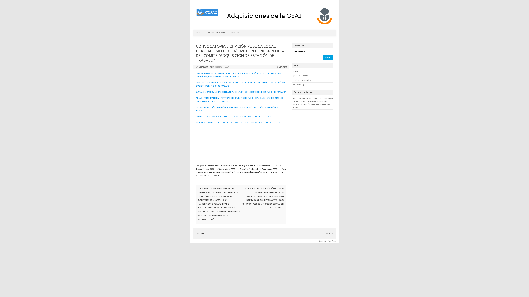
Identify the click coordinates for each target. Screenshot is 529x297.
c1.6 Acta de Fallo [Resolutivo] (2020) (250, 172)
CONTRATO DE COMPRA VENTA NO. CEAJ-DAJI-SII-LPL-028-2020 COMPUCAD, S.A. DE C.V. (234, 117)
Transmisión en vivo (216, 33)
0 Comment (282, 67)
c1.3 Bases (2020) (243, 169)
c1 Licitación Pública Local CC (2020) (264, 166)
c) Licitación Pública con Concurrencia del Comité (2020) (227, 166)
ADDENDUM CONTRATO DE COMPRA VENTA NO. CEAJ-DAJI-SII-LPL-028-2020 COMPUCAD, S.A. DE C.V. (240, 123)
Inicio (198, 33)
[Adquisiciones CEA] (264, 25)
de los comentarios (301, 80)
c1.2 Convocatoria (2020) (225, 169)
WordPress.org (298, 85)
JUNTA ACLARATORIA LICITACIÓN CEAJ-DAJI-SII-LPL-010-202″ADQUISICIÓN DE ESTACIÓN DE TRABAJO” (241, 92)
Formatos (235, 33)
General (216, 176)
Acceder (295, 71)
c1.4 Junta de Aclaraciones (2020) (264, 169)
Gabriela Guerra (205, 67)
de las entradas (300, 76)
